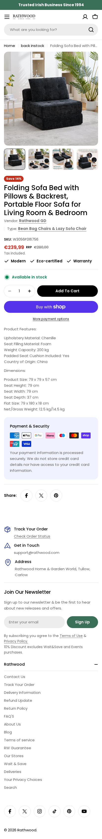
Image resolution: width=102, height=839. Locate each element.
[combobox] (51, 30)
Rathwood (26, 830)
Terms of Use (71, 635)
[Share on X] (41, 495)
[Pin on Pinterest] (56, 495)
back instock (32, 45)
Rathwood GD (32, 220)
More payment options (51, 319)
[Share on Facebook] (26, 495)
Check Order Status (32, 536)
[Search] (91, 30)
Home (9, 45)
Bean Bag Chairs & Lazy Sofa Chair (52, 228)
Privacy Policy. (16, 641)
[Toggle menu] (7, 17)
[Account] (85, 17)
